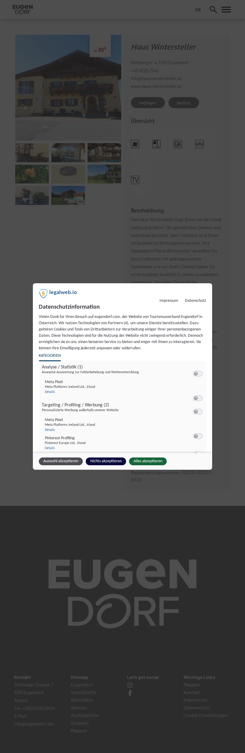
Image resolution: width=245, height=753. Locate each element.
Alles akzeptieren (148, 461)
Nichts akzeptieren (106, 461)
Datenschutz (195, 301)
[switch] (197, 373)
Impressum (169, 301)
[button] (196, 374)
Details (50, 392)
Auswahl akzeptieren (60, 461)
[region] (123, 409)
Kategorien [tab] (50, 355)
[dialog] (122, 376)
